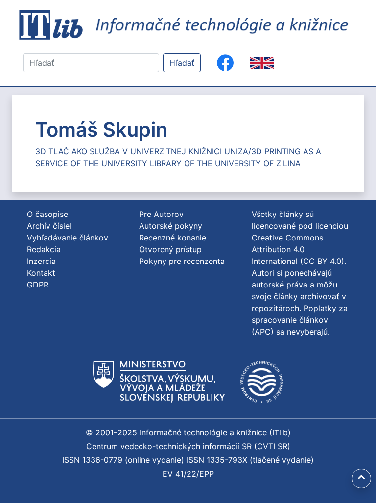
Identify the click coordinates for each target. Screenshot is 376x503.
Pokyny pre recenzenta (182, 261)
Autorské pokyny (170, 226)
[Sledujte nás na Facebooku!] (225, 62)
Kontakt (41, 273)
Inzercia (41, 261)
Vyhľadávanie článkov (67, 237)
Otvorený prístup (170, 249)
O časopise (47, 214)
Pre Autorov (161, 214)
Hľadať (181, 63)
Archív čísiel (49, 226)
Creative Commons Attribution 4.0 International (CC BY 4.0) (298, 249)
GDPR (37, 284)
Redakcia (44, 249)
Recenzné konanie (172, 237)
